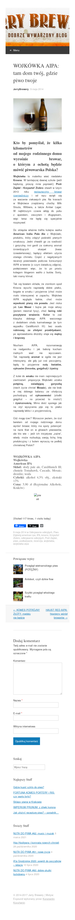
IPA (38, 535)
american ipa (29, 535)
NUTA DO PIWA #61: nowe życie (31, 852)
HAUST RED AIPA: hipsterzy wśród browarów (57, 613)
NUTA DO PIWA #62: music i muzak (33, 833)
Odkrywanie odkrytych (40, 532)
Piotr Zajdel (51, 537)
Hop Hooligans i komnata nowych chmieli (36, 842)
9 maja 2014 (36, 89)
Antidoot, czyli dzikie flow (39, 579)
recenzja (38, 540)
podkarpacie (25, 540)
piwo (15, 540)
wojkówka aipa (21, 543)
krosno (44, 535)
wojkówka (49, 540)
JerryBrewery (21, 89)
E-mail (17, 713)
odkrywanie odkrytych (32, 537)
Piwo (56, 532)
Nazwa (17, 700)
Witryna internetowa (24, 726)
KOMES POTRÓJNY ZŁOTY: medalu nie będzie (26, 613)
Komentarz (19, 660)
